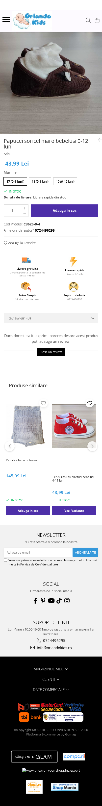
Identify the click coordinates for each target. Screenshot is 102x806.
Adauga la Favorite (21, 243)
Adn (7, 153)
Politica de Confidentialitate (39, 564)
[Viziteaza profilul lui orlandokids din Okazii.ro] (34, 787)
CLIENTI (49, 679)
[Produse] (6, 21)
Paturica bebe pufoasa (21, 460)
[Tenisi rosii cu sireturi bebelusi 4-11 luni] (74, 426)
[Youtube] (51, 600)
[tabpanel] (51, 83)
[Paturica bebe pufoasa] (28, 426)
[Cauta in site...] (88, 21)
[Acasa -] (32, 21)
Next (98, 88)
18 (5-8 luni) (40, 181)
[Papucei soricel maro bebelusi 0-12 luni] (51, 83)
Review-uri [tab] (19, 318)
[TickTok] (59, 600)
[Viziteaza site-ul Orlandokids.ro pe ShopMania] (64, 787)
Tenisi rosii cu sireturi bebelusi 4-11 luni (73, 479)
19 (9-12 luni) (65, 181)
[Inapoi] (98, 140)
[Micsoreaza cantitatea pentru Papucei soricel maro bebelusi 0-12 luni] (24, 213)
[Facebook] (35, 600)
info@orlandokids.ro (54, 647)
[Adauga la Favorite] (43, 403)
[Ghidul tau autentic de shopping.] (74, 756)
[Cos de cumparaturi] (97, 21)
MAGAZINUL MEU (49, 668)
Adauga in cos (64, 210)
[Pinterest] (43, 600)
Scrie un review (51, 352)
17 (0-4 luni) (15, 181)
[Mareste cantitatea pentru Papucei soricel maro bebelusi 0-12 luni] (24, 207)
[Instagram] (67, 600)
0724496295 (53, 640)
